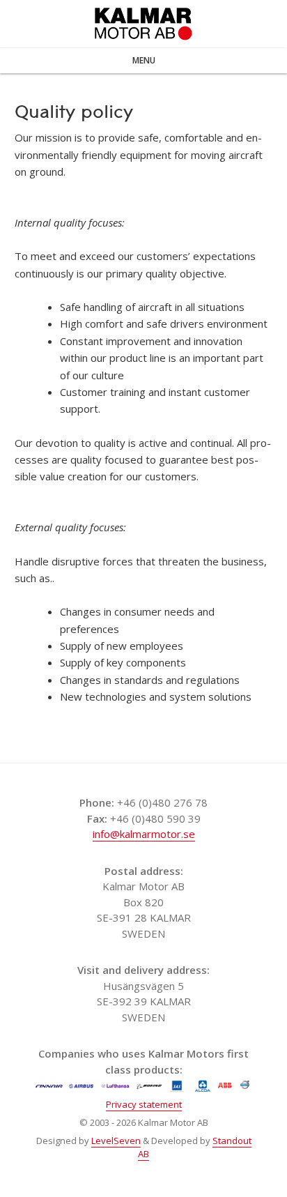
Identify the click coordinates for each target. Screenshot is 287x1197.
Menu (143, 60)
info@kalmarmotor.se (144, 834)
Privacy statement (144, 1104)
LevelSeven (116, 1140)
